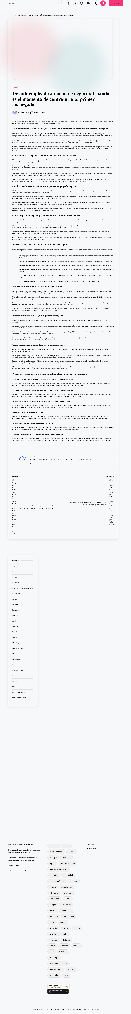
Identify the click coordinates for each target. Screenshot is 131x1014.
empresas (73, 881)
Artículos (15, 566)
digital (52, 863)
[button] (116, 3)
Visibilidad (54, 975)
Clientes (72, 852)
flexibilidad (54, 899)
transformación (56, 969)
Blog (13, 571)
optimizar (53, 940)
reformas (64, 946)
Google (53, 904)
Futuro (67, 899)
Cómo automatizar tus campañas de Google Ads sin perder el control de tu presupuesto (24, 851)
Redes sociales (16, 681)
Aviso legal (90, 844)
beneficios (54, 846)
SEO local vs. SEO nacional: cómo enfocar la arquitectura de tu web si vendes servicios (22, 859)
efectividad (68, 875)
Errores (53, 887)
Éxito (66, 975)
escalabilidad (66, 887)
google (14, 621)
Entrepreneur (23, 440)
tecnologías (54, 957)
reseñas (76, 946)
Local (52, 922)
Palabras (66, 940)
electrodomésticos (57, 881)
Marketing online (17, 643)
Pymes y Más (12, 3)
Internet (14, 637)
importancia (66, 910)
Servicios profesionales (19, 697)
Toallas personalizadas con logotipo (19, 871)
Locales (63, 922)
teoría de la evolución (58, 963)
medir (66, 928)
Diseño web (16, 593)
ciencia (66, 846)
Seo (13, 687)
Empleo (14, 599)
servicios (62, 951)
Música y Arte (16, 659)
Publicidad (15, 676)
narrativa (53, 934)
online (65, 934)
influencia (54, 916)
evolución (68, 893)
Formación (15, 610)
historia (53, 910)
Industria (15, 626)
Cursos (14, 577)
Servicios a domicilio (18, 692)
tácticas (71, 969)
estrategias (54, 893)
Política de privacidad (93, 848)
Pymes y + (33, 456)
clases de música (56, 852)
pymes (52, 946)
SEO (52, 951)
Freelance (15, 615)
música (77, 928)
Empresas (17, 87)
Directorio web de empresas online (22, 588)
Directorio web (69, 1009)
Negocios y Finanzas (18, 670)
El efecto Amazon (13, 865)
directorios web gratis (58, 869)
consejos (53, 857)
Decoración (15, 582)
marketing (54, 928)
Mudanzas (15, 654)
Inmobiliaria (16, 632)
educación (54, 875)
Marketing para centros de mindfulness (20, 844)
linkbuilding (69, 916)
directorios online (68, 863)
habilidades (66, 904)
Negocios (15, 665)
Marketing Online (17, 648)
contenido (66, 857)
